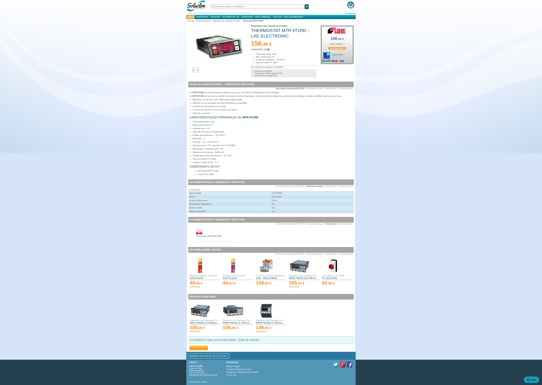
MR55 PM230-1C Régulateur (271, 323)
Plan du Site (231, 375)
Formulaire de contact (198, 382)
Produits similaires (346, 89)
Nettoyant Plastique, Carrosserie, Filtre (205, 275)
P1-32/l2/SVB (329, 278)
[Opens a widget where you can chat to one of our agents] (531, 380)
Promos (190, 17)
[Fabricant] (337, 30)
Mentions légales (233, 366)
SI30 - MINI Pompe (266, 278)
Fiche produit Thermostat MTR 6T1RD (290, 89)
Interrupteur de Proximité (333, 275)
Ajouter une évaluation (198, 348)
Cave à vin (277, 17)
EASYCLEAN (230, 278)
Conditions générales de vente (238, 369)
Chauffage (215, 17)
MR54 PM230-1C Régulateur (238, 323)
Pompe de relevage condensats (270, 275)
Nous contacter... (337, 44)
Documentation (331, 89)
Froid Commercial (263, 17)
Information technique (315, 89)
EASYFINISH (197, 278)
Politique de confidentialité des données (242, 372)
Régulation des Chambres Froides (269, 26)
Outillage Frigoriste (293, 17)
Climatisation (202, 17)
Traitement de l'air (230, 17)
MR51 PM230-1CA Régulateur (304, 278)
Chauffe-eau (247, 17)
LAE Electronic (270, 36)
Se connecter (350, 13)
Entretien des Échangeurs (234, 275)
